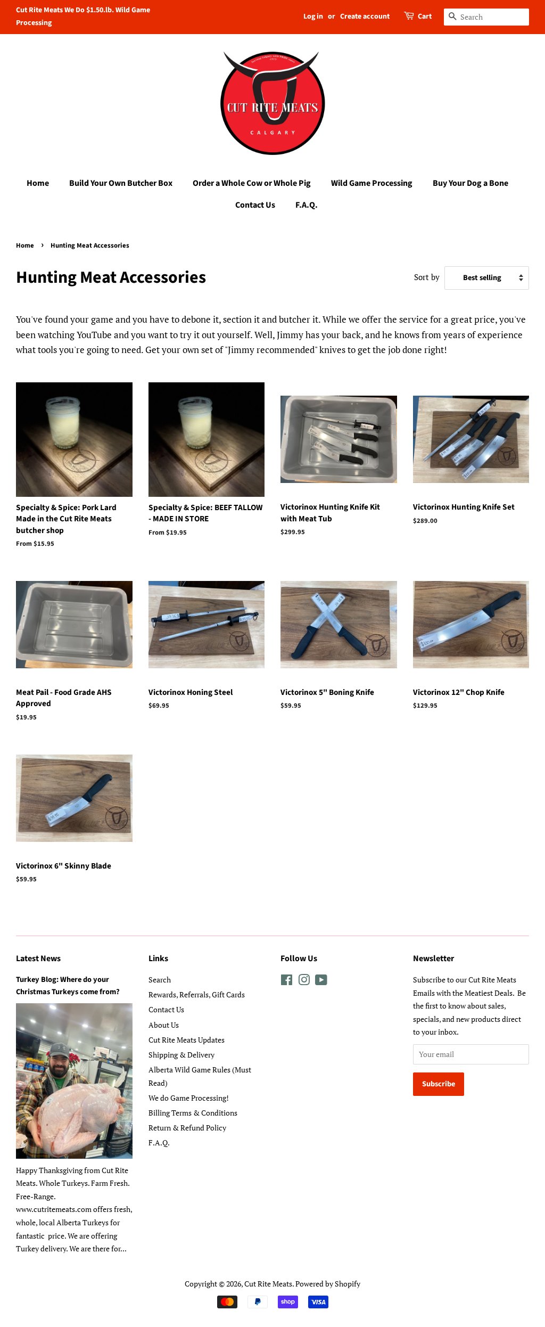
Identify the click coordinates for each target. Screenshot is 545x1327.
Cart (425, 16)
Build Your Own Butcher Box (120, 183)
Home (38, 183)
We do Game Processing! (188, 1098)
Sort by (427, 277)
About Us (163, 1025)
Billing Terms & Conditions (192, 1113)
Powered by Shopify (327, 1284)
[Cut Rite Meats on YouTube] (321, 982)
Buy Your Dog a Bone (470, 183)
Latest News (38, 958)
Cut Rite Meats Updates (186, 1040)
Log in (313, 16)
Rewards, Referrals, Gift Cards (196, 994)
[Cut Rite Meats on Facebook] (286, 982)
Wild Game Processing (371, 183)
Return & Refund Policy (187, 1128)
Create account (365, 16)
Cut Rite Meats (268, 1284)
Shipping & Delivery (181, 1055)
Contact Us (255, 205)
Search (159, 979)
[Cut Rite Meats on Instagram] (304, 982)
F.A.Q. (306, 205)
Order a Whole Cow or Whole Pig (252, 183)
